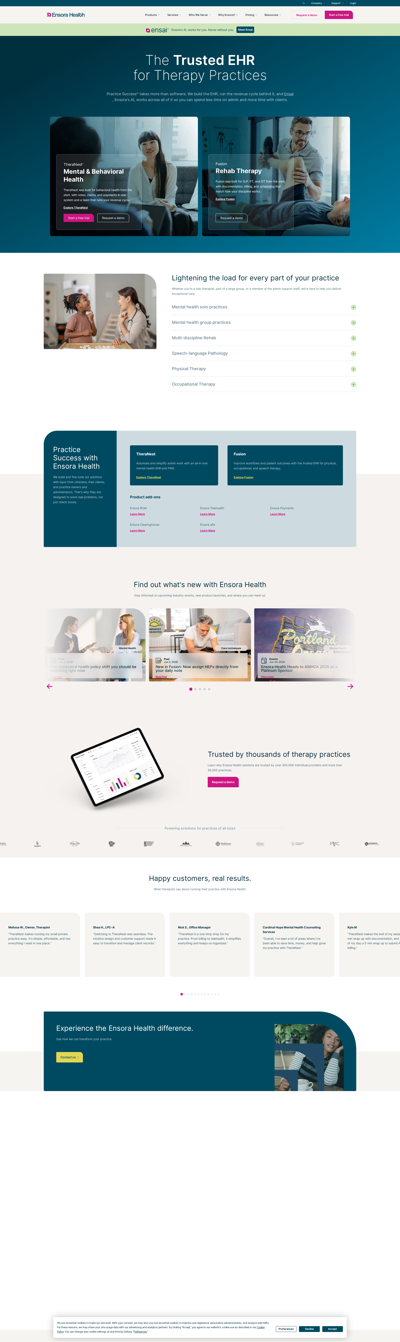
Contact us (68, 1057)
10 (211, 994)
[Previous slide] (49, 687)
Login (353, 3)
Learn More (137, 514)
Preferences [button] (140, 1331)
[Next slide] (350, 687)
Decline (309, 1329)
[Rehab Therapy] (251, 192)
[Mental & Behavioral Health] (98, 192)
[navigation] (222, 14)
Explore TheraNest (148, 477)
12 (218, 994)
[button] (190, 689)
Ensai (289, 94)
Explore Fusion (243, 477)
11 (215, 994)
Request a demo (306, 15)
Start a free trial (339, 14)
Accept (332, 1329)
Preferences (286, 1329)
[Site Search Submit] (304, 3)
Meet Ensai (245, 29)
